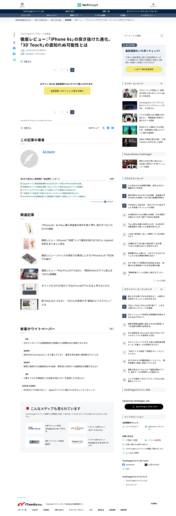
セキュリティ (52, 15)
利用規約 (154, 503)
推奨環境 (123, 510)
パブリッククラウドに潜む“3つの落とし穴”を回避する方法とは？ (49, 190)
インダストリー (147, 15)
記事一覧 (106, 11)
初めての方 (69, 11)
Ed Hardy (49, 152)
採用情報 (112, 510)
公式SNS (35, 510)
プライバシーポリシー (76, 510)
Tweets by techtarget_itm (136, 400)
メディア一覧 (22, 510)
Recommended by (97, 202)
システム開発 (100, 15)
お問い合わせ (59, 510)
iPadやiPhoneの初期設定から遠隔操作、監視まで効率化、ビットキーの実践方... (55, 196)
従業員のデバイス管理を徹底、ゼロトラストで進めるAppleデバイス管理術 (53, 186)
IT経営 (122, 15)
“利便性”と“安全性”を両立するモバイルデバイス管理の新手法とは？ (51, 193)
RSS (91, 510)
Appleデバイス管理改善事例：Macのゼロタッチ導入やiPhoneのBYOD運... (53, 183)
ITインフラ (26, 15)
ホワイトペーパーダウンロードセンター (142, 11)
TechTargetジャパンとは (33, 11)
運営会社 (101, 510)
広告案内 (46, 510)
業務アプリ (74, 15)
